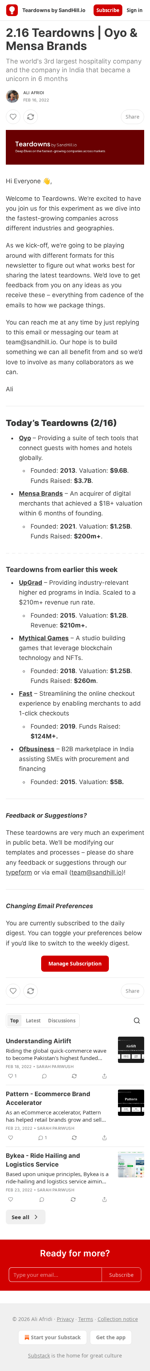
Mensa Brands (41, 493)
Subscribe (107, 10)
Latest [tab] (33, 1020)
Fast (25, 693)
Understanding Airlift (38, 1041)
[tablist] (43, 1020)
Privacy (65, 1319)
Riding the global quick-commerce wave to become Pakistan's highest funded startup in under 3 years (56, 1054)
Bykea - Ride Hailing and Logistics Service (43, 1160)
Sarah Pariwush (55, 1066)
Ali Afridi (33, 92)
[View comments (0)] (44, 1076)
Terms (85, 1319)
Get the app (111, 1337)
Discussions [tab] (61, 1020)
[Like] (13, 117)
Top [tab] (14, 1020)
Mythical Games (44, 638)
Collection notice (118, 1319)
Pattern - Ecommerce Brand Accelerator (48, 1098)
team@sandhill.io (96, 872)
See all (20, 1217)
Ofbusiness (37, 749)
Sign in (135, 10)
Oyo (25, 438)
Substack (39, 1355)
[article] (75, 1058)
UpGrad (30, 582)
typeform (19, 872)
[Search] (137, 1020)
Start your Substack (56, 1337)
